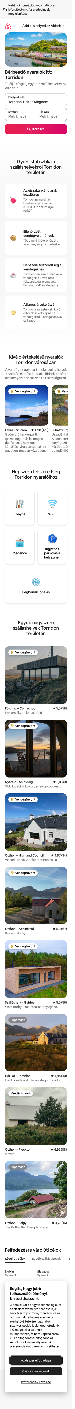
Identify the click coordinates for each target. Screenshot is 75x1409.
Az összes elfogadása (36, 1360)
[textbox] (20, 116)
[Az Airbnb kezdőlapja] (8, 25)
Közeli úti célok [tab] (15, 1259)
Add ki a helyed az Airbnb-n (43, 26)
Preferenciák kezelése (36, 1382)
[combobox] (36, 101)
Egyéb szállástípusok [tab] (46, 1259)
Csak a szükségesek (36, 1371)
